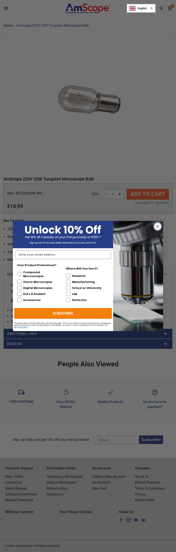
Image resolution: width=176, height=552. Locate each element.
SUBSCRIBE (63, 313)
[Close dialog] (157, 226)
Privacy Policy (22, 327)
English (142, 8)
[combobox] (141, 8)
